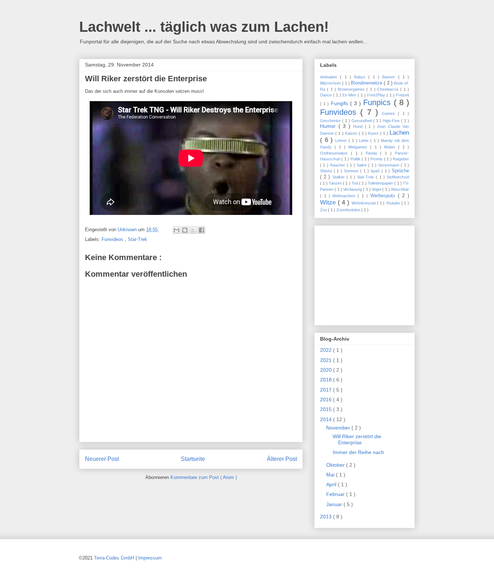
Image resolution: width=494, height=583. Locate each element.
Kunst (374, 133)
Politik (356, 159)
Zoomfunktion (348, 210)
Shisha (327, 171)
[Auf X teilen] (193, 230)
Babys (361, 77)
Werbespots (384, 195)
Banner (390, 77)
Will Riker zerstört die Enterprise (357, 439)
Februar (336, 494)
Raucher (338, 165)
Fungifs (340, 103)
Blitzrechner (331, 83)
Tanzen (336, 183)
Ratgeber (401, 159)
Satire (362, 165)
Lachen (399, 132)
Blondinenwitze (367, 83)
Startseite (193, 459)
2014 (326, 419)
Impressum (150, 558)
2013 (326, 516)
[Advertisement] (365, 273)
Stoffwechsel (398, 177)
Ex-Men (350, 95)
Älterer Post (282, 459)
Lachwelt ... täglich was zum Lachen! (204, 27)
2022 (326, 350)
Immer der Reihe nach (358, 452)
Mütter (391, 147)
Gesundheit (362, 120)
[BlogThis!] (184, 230)
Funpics (378, 102)
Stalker (339, 177)
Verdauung (353, 189)
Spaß (376, 171)
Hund (359, 126)
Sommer (352, 171)
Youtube (393, 203)
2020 (326, 370)
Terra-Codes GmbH (114, 558)
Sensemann (389, 165)
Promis (377, 159)
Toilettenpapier (381, 183)
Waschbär (400, 189)
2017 (326, 390)
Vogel (377, 189)
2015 (326, 409)
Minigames (359, 147)
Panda (373, 153)
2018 (326, 380)
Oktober (336, 465)
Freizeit (402, 95)
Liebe (364, 140)
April (332, 484)
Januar (335, 504)
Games (390, 113)
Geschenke (331, 120)
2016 (326, 399)
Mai (331, 475)
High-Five (392, 120)
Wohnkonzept (364, 203)
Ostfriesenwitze (335, 153)
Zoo (324, 210)
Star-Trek (137, 239)
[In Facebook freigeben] (201, 230)
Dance (326, 95)
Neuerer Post (102, 459)
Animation (330, 77)
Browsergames (352, 89)
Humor (329, 126)
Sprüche (400, 170)
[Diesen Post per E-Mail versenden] (176, 230)
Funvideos (113, 239)
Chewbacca (388, 89)
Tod (355, 183)
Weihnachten (345, 196)
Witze (329, 202)
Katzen (352, 133)
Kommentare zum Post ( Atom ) (203, 477)
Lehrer (342, 140)
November (339, 428)
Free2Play (377, 95)
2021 (326, 360)
